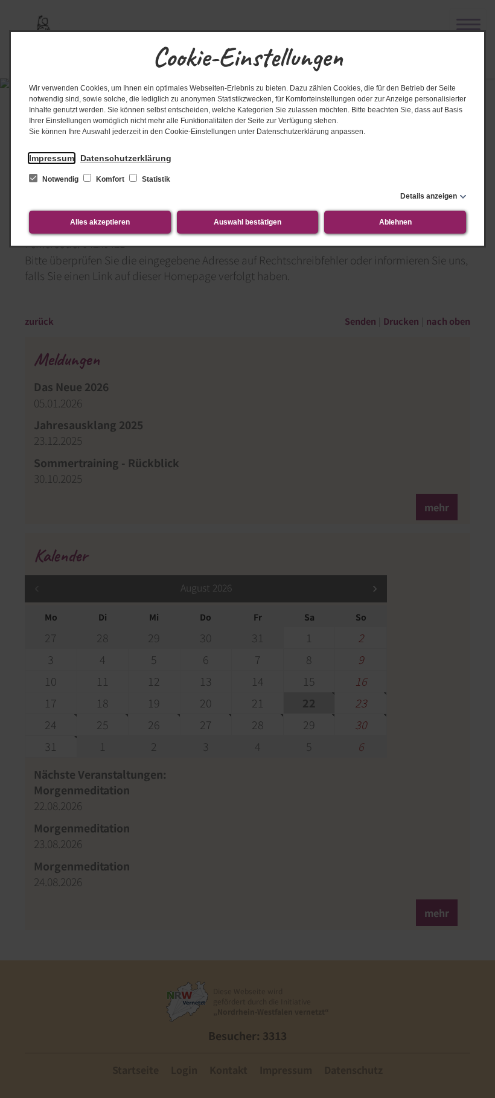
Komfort (110, 179)
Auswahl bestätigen (247, 222)
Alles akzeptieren (100, 222)
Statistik (155, 179)
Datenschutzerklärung (125, 158)
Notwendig (60, 179)
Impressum (51, 158)
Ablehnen (395, 222)
